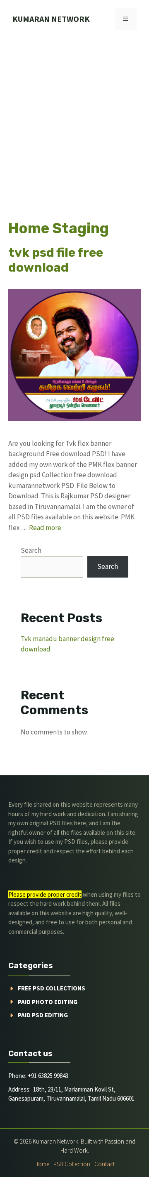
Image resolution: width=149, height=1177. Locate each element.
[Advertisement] (74, 116)
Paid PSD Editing (43, 1015)
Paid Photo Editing (47, 1002)
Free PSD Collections (51, 988)
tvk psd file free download (55, 260)
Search (31, 550)
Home (41, 1164)
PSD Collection (71, 1164)
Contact (104, 1164)
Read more (45, 527)
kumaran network (51, 19)
